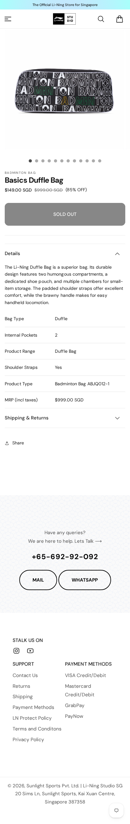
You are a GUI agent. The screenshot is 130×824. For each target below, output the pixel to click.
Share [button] (18, 443)
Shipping (23, 696)
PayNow (74, 716)
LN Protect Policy (32, 718)
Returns (21, 686)
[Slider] (30, 160)
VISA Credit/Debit (85, 675)
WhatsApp (85, 580)
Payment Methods (33, 707)
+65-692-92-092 (65, 556)
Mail (38, 580)
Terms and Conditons (37, 729)
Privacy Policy (28, 739)
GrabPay (75, 705)
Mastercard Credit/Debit (79, 690)
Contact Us (25, 675)
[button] (8, 19)
